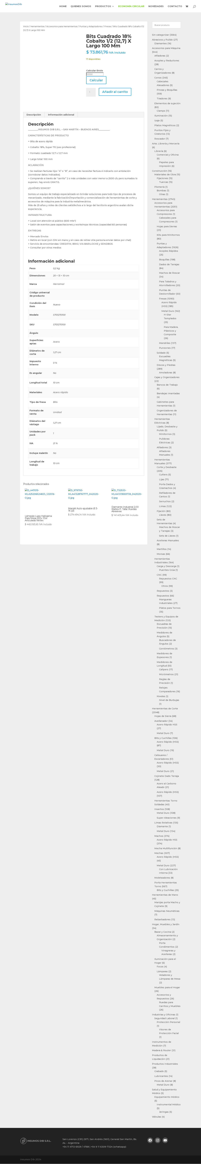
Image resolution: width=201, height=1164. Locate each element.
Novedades (156, 6)
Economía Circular (131, 6)
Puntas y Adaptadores (91, 26)
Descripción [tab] (34, 114)
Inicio (26, 26)
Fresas (107, 26)
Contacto (175, 6)
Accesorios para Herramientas (62, 26)
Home (63, 6)
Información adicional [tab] (61, 114)
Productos (103, 6)
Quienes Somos (81, 6)
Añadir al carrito (115, 92)
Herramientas (37, 26)
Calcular (96, 80)
